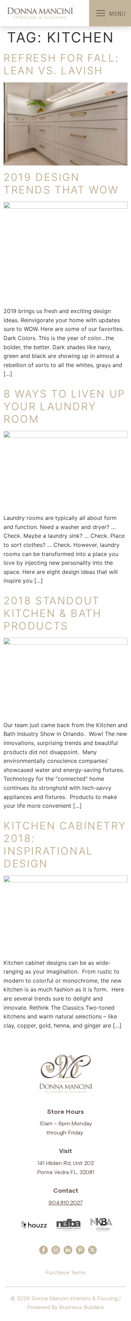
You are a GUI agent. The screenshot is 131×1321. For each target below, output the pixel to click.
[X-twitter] (92, 1250)
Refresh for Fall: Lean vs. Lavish (61, 64)
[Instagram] (55, 1250)
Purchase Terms (65, 1272)
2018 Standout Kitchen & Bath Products (52, 613)
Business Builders (81, 1307)
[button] (101, 13)
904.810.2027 (66, 1203)
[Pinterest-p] (80, 1250)
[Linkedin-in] (68, 1250)
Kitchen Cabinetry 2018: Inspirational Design (64, 844)
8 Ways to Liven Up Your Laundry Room (64, 406)
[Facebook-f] (43, 1250)
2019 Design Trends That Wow (61, 183)
